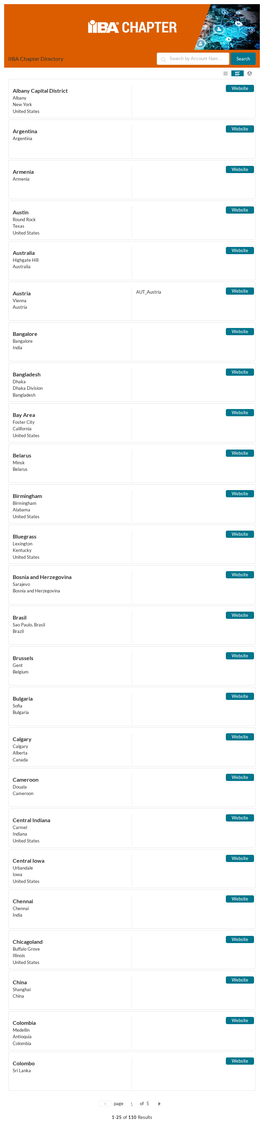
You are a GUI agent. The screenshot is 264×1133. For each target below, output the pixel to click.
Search (243, 58)
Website (240, 88)
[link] (132, 98)
